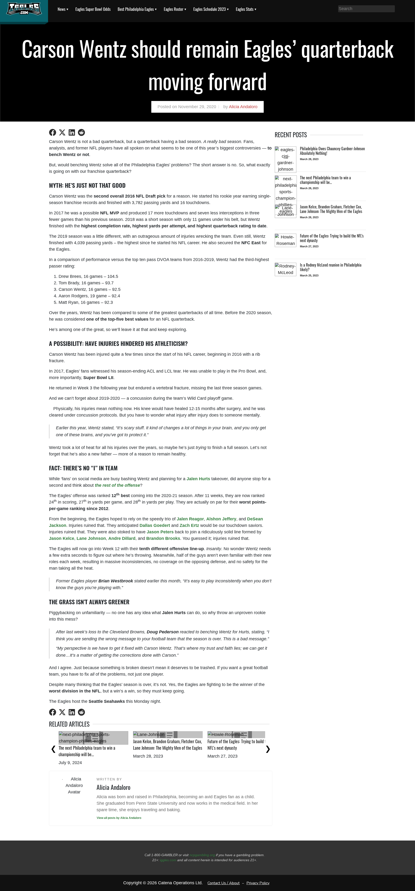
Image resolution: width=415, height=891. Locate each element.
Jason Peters (160, 532)
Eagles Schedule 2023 (209, 9)
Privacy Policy (257, 882)
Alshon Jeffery (221, 519)
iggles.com (168, 860)
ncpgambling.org (202, 855)
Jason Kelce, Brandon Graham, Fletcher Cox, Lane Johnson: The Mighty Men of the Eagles (167, 744)
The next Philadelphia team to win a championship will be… (87, 751)
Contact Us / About (224, 882)
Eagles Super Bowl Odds (92, 9)
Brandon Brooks (163, 538)
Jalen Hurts (198, 478)
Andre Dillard (121, 538)
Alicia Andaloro (243, 106)
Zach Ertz (189, 525)
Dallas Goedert (155, 525)
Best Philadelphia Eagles (136, 9)
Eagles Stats (244, 9)
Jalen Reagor (190, 519)
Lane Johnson (91, 538)
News (61, 9)
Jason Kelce (61, 538)
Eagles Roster (173, 9)
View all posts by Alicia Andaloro (119, 818)
